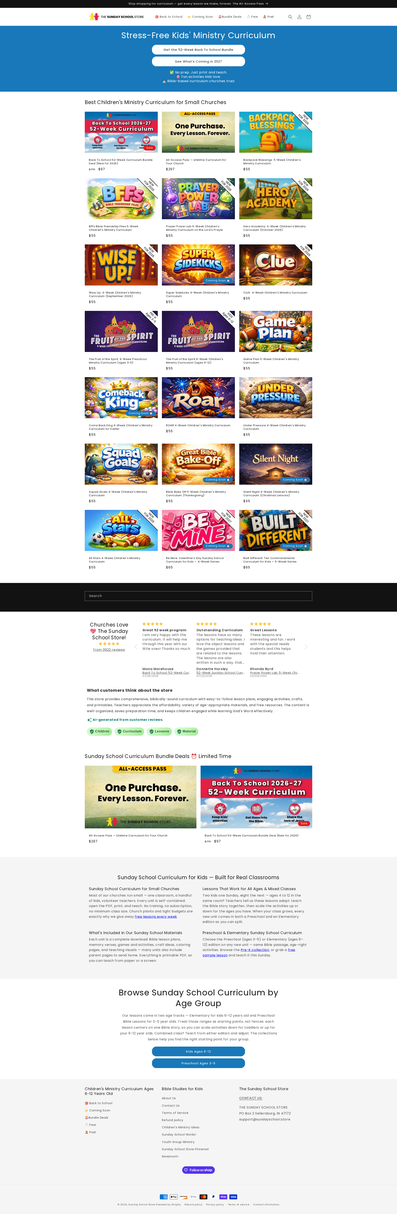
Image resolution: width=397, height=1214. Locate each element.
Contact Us (170, 1105)
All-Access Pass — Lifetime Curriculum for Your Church (196, 161)
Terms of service (238, 1204)
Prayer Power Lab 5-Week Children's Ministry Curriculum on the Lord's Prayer (194, 228)
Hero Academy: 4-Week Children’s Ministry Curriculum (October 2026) (274, 228)
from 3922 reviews (109, 649)
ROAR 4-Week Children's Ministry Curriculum (198, 425)
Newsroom (170, 1156)
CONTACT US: (251, 1098)
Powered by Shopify (168, 1204)
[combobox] (198, 596)
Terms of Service (175, 1113)
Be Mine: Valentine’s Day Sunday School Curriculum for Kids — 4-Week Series (195, 560)
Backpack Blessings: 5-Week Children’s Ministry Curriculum (272, 161)
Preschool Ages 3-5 (198, 1063)
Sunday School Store (141, 1204)
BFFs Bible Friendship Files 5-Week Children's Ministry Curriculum (113, 228)
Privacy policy (215, 1204)
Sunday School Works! (179, 1134)
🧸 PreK (90, 1132)
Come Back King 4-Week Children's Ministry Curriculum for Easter (121, 427)
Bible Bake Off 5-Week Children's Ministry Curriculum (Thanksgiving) (196, 493)
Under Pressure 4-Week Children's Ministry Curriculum (274, 427)
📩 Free (90, 1125)
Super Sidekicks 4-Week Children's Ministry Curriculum (197, 294)
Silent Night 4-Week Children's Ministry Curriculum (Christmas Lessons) (271, 493)
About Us (169, 1098)
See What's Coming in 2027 (198, 61)
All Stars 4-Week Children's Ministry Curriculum (114, 560)
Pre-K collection (255, 950)
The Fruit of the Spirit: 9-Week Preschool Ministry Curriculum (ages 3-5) (118, 361)
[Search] (307, 595)
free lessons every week (156, 916)
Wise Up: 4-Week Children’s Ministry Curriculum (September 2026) (115, 294)
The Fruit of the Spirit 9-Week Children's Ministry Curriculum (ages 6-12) (194, 361)
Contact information (266, 1204)
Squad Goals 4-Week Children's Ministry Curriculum (118, 493)
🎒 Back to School (98, 1103)
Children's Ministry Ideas (180, 1127)
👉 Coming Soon (97, 1110)
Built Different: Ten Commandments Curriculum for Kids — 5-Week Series (270, 560)
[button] (290, 16)
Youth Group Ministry (178, 1142)
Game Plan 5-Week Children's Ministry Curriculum (271, 361)
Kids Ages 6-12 (198, 1051)
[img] (109, 644)
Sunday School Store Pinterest (185, 1149)
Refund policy (172, 1120)
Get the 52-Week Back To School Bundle (198, 49)
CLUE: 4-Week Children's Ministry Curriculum (275, 293)
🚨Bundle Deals (96, 1118)
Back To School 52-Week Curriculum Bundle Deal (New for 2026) (121, 161)
